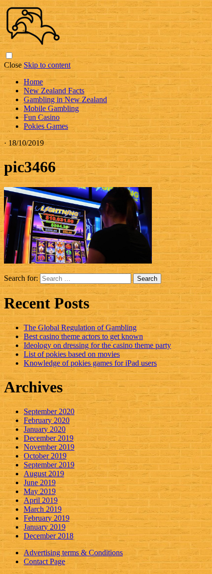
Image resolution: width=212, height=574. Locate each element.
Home (33, 81)
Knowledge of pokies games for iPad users (90, 363)
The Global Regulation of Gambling (80, 327)
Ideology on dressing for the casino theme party (97, 345)
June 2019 (40, 482)
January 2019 (45, 527)
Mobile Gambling (51, 108)
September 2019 (49, 464)
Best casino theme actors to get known (83, 336)
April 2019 (41, 500)
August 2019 (44, 473)
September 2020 (49, 411)
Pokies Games (46, 126)
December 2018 (48, 536)
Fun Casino (42, 117)
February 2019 (47, 518)
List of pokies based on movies (72, 354)
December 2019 (48, 438)
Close (13, 65)
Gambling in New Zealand (65, 99)
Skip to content (47, 65)
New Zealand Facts (54, 90)
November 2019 (49, 447)
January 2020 (45, 429)
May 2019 (40, 491)
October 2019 (45, 456)
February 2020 (47, 420)
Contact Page (44, 561)
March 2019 (43, 509)
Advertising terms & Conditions (73, 552)
